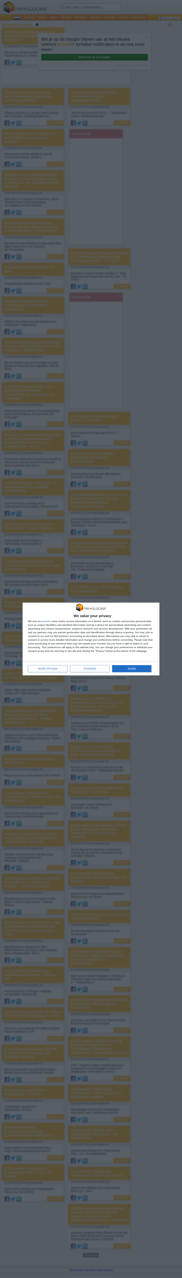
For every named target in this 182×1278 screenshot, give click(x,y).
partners (46, 621)
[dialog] (91, 639)
